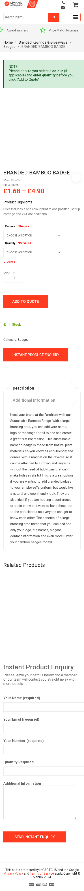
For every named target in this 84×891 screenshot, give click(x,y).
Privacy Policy (13, 873)
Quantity (10, 243)
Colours (10, 226)
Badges (9, 47)
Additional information (34, 400)
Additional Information (22, 783)
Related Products (24, 565)
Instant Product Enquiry (35, 355)
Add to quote (25, 301)
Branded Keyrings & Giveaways (43, 42)
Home (8, 42)
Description (23, 388)
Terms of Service (42, 873)
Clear (11, 262)
